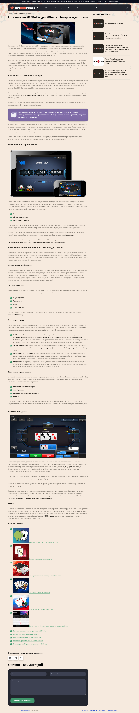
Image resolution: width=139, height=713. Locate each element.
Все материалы (100, 710)
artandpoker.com (25, 710)
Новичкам (49, 8)
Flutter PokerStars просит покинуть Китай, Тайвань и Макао (115, 61)
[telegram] (15, 658)
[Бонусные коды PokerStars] (98, 23)
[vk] (21, 658)
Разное (98, 8)
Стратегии (90, 8)
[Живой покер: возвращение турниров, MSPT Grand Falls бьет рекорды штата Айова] (98, 36)
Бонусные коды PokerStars (114, 23)
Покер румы (59, 8)
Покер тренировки (112, 710)
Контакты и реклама (88, 710)
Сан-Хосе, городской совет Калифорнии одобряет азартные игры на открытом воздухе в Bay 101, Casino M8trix (117, 48)
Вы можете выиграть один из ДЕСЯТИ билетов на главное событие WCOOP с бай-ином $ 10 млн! (117, 74)
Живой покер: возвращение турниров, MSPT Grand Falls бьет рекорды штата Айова (117, 36)
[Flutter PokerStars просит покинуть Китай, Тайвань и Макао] (98, 61)
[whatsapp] (10, 658)
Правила (71, 8)
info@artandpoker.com (111, 1)
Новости (40, 8)
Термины (80, 8)
